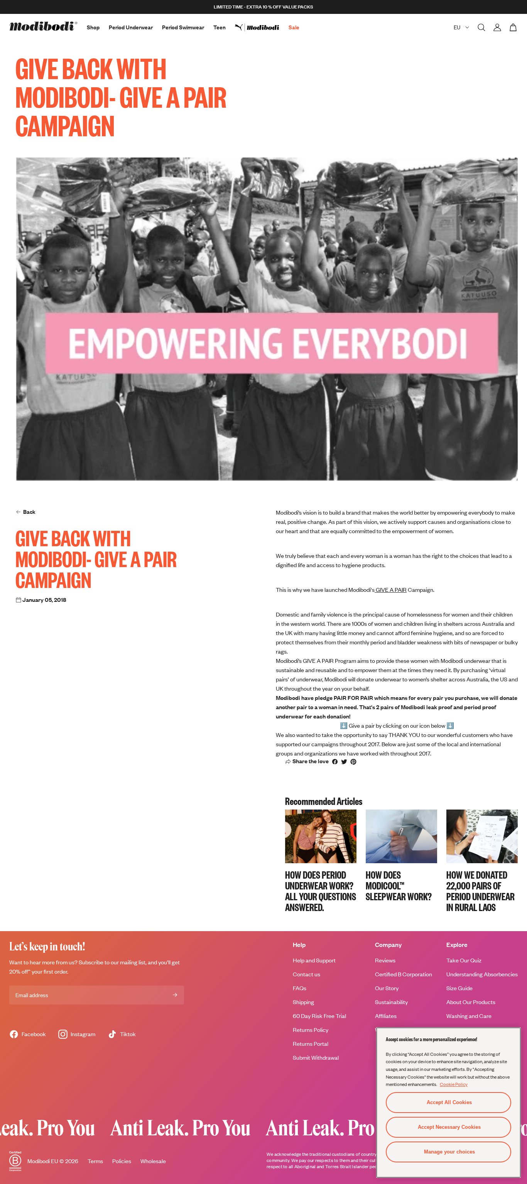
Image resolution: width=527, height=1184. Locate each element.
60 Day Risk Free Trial (319, 1016)
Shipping (303, 1002)
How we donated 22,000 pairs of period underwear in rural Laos (480, 890)
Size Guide (459, 988)
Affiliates (386, 1016)
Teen (219, 27)
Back (29, 511)
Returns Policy (310, 1029)
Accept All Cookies (449, 1102)
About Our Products (470, 1002)
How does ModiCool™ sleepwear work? (399, 885)
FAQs (299, 988)
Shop (93, 27)
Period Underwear (131, 27)
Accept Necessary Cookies (449, 1127)
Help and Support (314, 960)
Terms (95, 1161)
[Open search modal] (481, 27)
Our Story (387, 988)
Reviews (385, 960)
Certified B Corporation (403, 974)
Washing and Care (469, 1016)
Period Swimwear (183, 27)
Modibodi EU (42, 1161)
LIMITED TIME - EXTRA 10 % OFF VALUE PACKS (263, 7)
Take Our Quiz (463, 960)
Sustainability (391, 1002)
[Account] (497, 27)
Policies (121, 1161)
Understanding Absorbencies (482, 974)
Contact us (306, 974)
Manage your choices (449, 1152)
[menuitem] (262, 27)
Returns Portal (310, 1043)
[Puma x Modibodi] (262, 27)
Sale (294, 27)
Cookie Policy (454, 1084)
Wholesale (153, 1161)
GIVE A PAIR (391, 589)
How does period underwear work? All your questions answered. (320, 890)
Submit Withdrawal (316, 1057)
